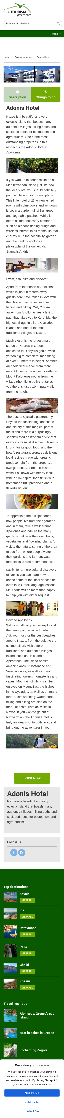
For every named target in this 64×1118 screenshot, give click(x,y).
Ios (22, 910)
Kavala (25, 894)
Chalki (24, 965)
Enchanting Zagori (33, 1050)
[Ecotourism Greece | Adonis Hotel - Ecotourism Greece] (17, 10)
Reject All (32, 1110)
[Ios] (10, 913)
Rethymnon (28, 928)
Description (17, 94)
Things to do (45, 94)
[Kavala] (10, 897)
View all (27, 900)
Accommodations (23, 57)
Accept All (32, 1093)
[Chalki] (10, 968)
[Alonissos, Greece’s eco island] (10, 1015)
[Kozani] (10, 984)
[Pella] (10, 950)
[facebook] (13, 852)
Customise (32, 1101)
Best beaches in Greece (37, 1033)
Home (6, 57)
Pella (23, 947)
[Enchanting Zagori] (10, 1050)
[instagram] (21, 852)
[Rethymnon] (10, 931)
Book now (32, 778)
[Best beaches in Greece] (10, 1033)
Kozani (25, 981)
